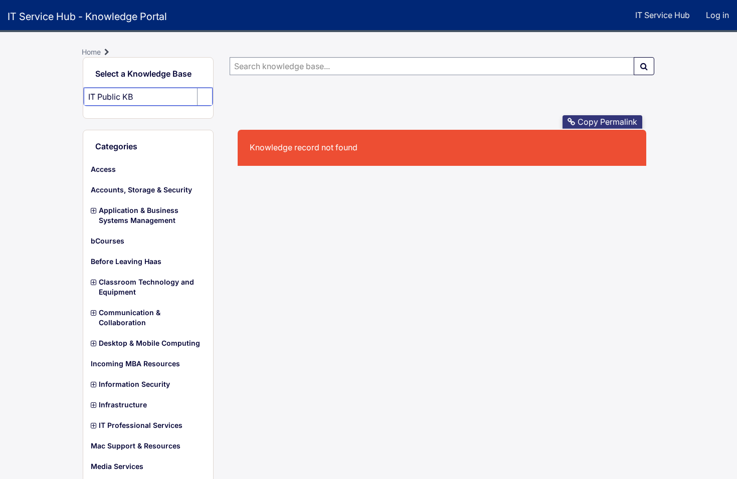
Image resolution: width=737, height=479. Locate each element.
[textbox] (432, 66)
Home (91, 52)
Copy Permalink (607, 122)
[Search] (644, 66)
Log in (717, 15)
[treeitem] (148, 169)
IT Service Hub (662, 15)
